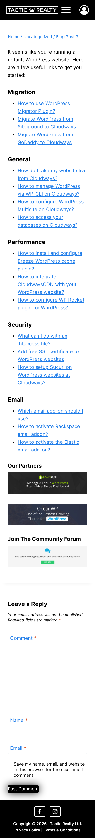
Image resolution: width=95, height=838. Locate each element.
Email (18, 748)
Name (19, 720)
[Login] (84, 10)
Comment (23, 638)
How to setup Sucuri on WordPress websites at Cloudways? (45, 375)
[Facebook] (39, 811)
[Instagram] (55, 811)
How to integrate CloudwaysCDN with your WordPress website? (47, 284)
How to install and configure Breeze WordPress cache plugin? (50, 261)
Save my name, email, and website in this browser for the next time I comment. (49, 769)
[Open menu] (66, 10)
